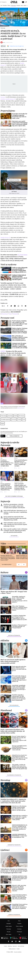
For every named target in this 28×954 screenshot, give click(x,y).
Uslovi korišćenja (20, 407)
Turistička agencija (5, 419)
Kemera (3, 97)
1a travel (14, 419)
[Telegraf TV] (19, 941)
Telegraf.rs (4, 2)
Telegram (15, 314)
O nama (5, 946)
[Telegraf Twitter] (12, 941)
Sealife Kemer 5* (10, 99)
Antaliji (3, 99)
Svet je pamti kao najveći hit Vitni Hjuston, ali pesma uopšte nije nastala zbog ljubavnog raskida (13, 518)
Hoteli (15, 415)
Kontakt (18, 948)
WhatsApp (4, 314)
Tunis (24, 419)
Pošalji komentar (14, 436)
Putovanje (3, 415)
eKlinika (5, 640)
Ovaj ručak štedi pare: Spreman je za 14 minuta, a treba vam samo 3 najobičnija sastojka (14, 512)
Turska (19, 419)
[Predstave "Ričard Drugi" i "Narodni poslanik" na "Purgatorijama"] (6, 629)
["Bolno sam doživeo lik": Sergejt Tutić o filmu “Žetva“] (14, 582)
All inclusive (21, 415)
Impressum (15, 946)
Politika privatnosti (12, 948)
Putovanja (3, 28)
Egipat (2, 423)
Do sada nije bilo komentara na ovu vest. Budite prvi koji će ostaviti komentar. (14, 432)
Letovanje (10, 415)
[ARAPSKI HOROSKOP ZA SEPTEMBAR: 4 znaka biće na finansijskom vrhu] (6, 838)
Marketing (10, 946)
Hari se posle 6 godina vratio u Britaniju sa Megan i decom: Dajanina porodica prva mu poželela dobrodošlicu (14, 530)
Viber (10, 314)
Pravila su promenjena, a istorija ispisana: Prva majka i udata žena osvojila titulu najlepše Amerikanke (13, 506)
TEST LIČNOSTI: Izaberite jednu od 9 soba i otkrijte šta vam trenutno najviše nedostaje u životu (14, 524)
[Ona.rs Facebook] (8, 941)
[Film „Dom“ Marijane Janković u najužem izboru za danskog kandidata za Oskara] (6, 610)
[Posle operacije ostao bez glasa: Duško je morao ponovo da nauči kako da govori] (6, 670)
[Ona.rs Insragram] (15, 941)
